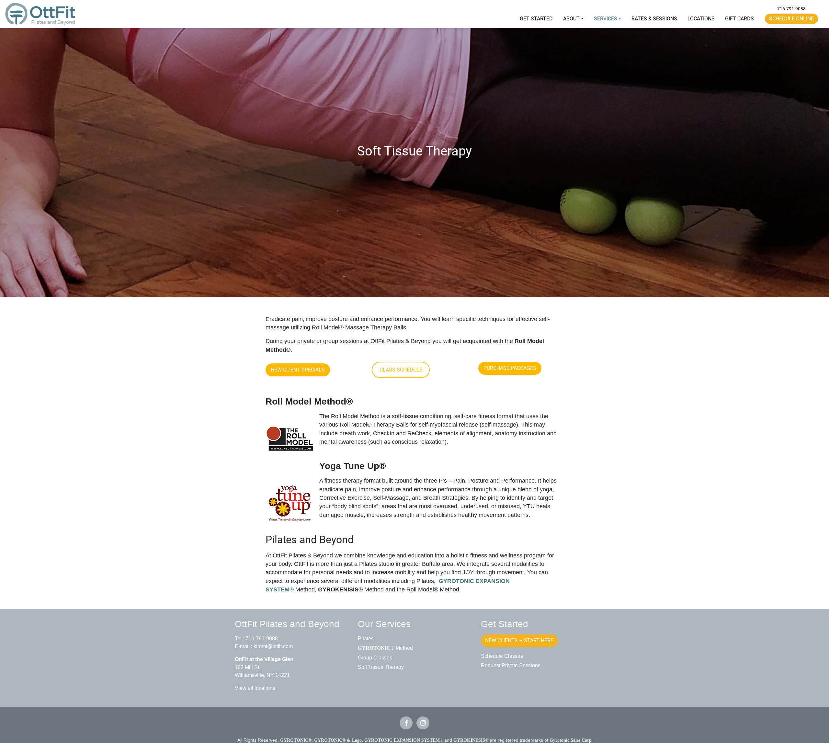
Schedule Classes (502, 656)
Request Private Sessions (510, 665)
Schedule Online (791, 19)
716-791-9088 (791, 9)
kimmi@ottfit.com (273, 646)
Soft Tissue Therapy (381, 667)
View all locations (255, 688)
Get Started (536, 19)
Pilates (366, 638)
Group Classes (375, 657)
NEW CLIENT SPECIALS (298, 370)
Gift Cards (739, 19)
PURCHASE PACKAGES (509, 368)
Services (605, 19)
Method (385, 648)
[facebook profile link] (406, 722)
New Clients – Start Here (519, 640)
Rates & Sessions (654, 19)
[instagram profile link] (422, 722)
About (571, 19)
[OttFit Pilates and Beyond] (40, 14)
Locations (701, 19)
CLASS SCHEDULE (401, 370)
